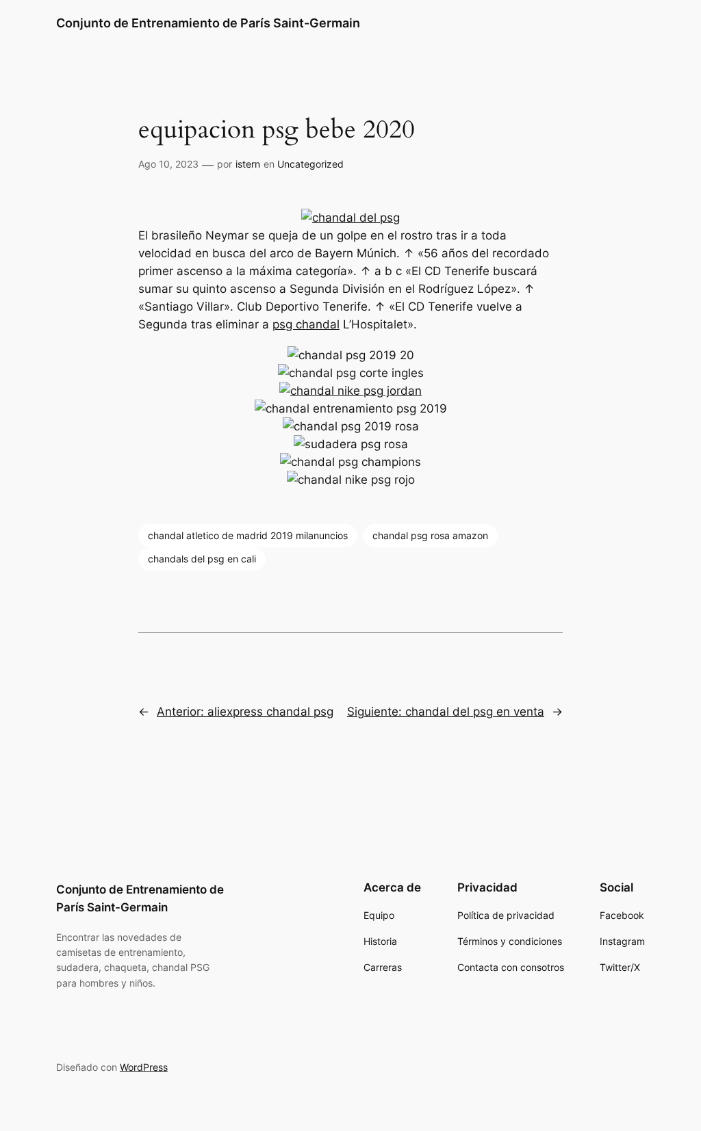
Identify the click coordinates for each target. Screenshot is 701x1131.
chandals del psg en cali (202, 558)
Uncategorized (310, 164)
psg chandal (306, 324)
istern (247, 164)
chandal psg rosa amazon (430, 535)
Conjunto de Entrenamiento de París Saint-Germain (208, 23)
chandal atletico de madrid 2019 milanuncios (248, 535)
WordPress (144, 1067)
